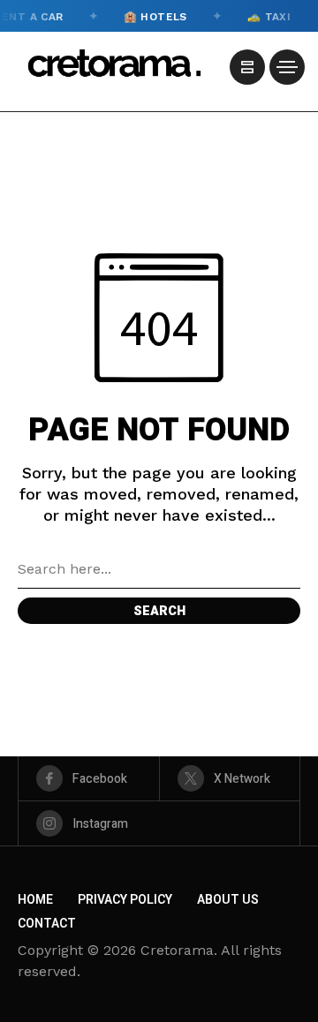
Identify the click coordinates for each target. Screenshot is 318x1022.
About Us (228, 899)
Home (35, 899)
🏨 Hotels (152, 16)
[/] (247, 67)
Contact (47, 923)
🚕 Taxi (265, 16)
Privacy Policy (125, 899)
